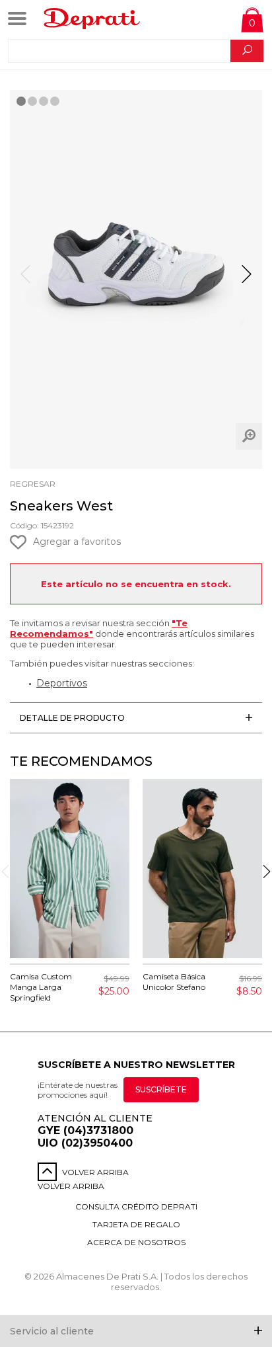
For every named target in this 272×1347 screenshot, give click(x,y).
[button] (246, 279)
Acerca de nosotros (136, 1242)
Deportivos (61, 683)
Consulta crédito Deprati (136, 1206)
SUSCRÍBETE (161, 1089)
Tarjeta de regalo (136, 1224)
